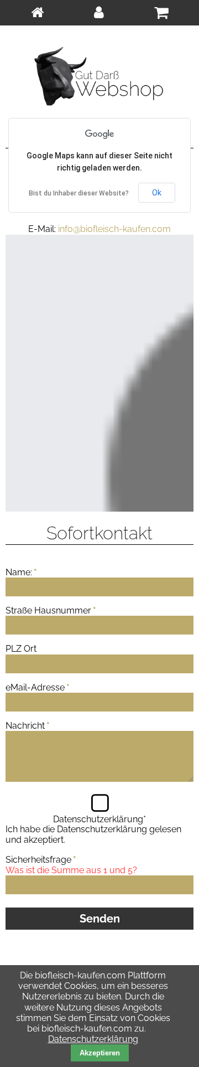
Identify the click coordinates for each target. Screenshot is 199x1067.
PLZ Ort (21, 648)
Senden (100, 918)
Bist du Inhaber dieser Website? (79, 193)
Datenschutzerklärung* (99, 819)
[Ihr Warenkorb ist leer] (161, 12)
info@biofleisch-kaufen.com (114, 229)
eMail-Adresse (38, 687)
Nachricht (28, 725)
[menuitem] (37, 12)
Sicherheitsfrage (41, 859)
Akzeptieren (100, 1053)
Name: (21, 572)
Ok (156, 192)
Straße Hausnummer (51, 610)
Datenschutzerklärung (102, 829)
